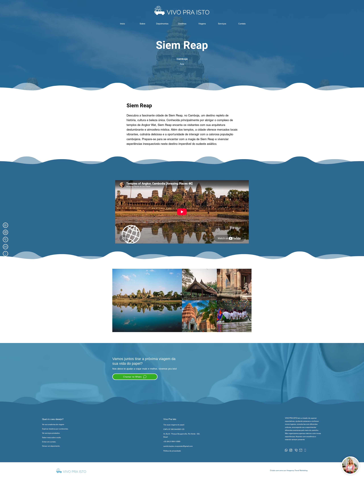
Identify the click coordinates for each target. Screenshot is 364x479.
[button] (242, 23)
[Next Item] (246, 300)
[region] (5, 225)
